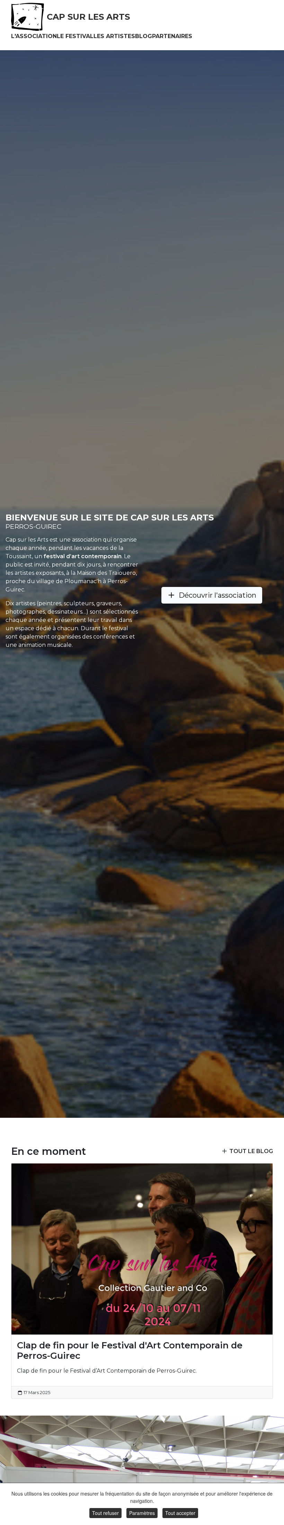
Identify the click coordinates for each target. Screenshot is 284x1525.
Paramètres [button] (142, 1512)
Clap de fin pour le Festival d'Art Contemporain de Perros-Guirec (129, 1350)
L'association (34, 36)
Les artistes (114, 36)
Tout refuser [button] (105, 1512)
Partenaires (172, 36)
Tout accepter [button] (180, 1512)
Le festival (75, 36)
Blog (143, 36)
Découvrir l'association (217, 595)
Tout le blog (251, 1151)
